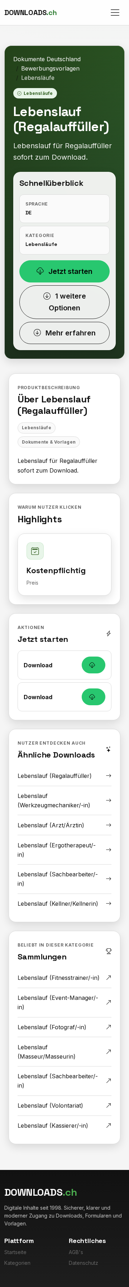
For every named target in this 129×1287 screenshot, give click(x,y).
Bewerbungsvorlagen (50, 68)
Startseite (15, 1252)
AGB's (76, 1252)
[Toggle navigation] (115, 12)
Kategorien (17, 1263)
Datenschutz (83, 1263)
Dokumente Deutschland (47, 59)
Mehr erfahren (70, 333)
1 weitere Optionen (67, 302)
